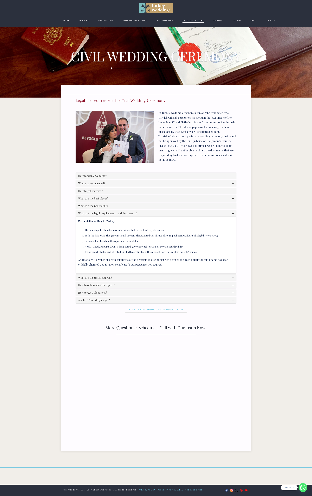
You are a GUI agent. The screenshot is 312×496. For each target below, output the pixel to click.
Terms (161, 490)
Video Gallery (175, 490)
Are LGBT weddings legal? (94, 300)
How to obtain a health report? (96, 285)
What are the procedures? (93, 205)
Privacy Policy (147, 490)
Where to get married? (91, 183)
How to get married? (90, 190)
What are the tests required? (95, 277)
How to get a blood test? (92, 292)
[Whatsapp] (303, 487)
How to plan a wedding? (92, 175)
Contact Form (193, 490)
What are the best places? (93, 198)
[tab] (156, 176)
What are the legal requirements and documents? (107, 213)
